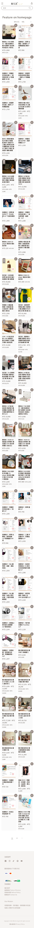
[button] (2, 3)
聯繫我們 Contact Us (11, 895)
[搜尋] (30, 8)
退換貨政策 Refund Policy (12, 892)
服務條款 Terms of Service (13, 890)
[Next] (22, 838)
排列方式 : (17, 22)
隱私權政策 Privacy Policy (17, 924)
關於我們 (7, 888)
